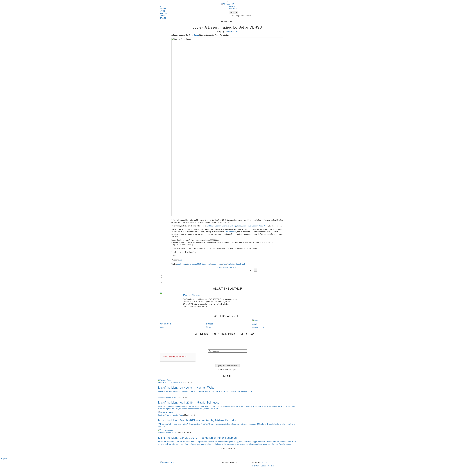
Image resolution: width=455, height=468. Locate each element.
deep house (216, 264)
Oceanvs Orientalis (222, 226)
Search (233, 12)
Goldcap (233, 226)
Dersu (196, 35)
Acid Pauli (210, 226)
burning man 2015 (194, 264)
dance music (206, 264)
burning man (181, 264)
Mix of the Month (171, 382)
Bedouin (255, 226)
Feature (255, 327)
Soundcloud (240, 264)
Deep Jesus (246, 226)
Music (181, 260)
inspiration (231, 264)
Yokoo (266, 226)
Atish (261, 226)
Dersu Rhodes (232, 31)
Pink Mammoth (230, 232)
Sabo (239, 226)
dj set (224, 264)
